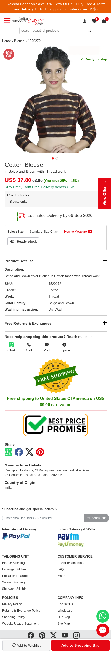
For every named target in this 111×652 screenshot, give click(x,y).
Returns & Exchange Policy (21, 611)
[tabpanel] (55, 99)
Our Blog (64, 617)
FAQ (61, 569)
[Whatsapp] (8, 452)
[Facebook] (19, 452)
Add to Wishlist (28, 645)
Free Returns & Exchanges (28, 323)
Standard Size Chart (44, 232)
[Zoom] (55, 99)
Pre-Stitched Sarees (16, 576)
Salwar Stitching (13, 582)
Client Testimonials (71, 563)
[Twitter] (29, 452)
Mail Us (63, 576)
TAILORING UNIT (15, 556)
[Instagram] (76, 635)
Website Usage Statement (20, 623)
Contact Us (65, 604)
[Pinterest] (40, 452)
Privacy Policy (12, 604)
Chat (11, 350)
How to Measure (76, 232)
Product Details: (19, 261)
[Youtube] (65, 635)
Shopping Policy (13, 617)
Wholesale (65, 611)
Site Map (64, 623)
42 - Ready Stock (23, 241)
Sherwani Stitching (15, 589)
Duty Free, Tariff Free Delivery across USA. (40, 187)
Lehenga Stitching (15, 569)
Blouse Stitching (13, 563)
